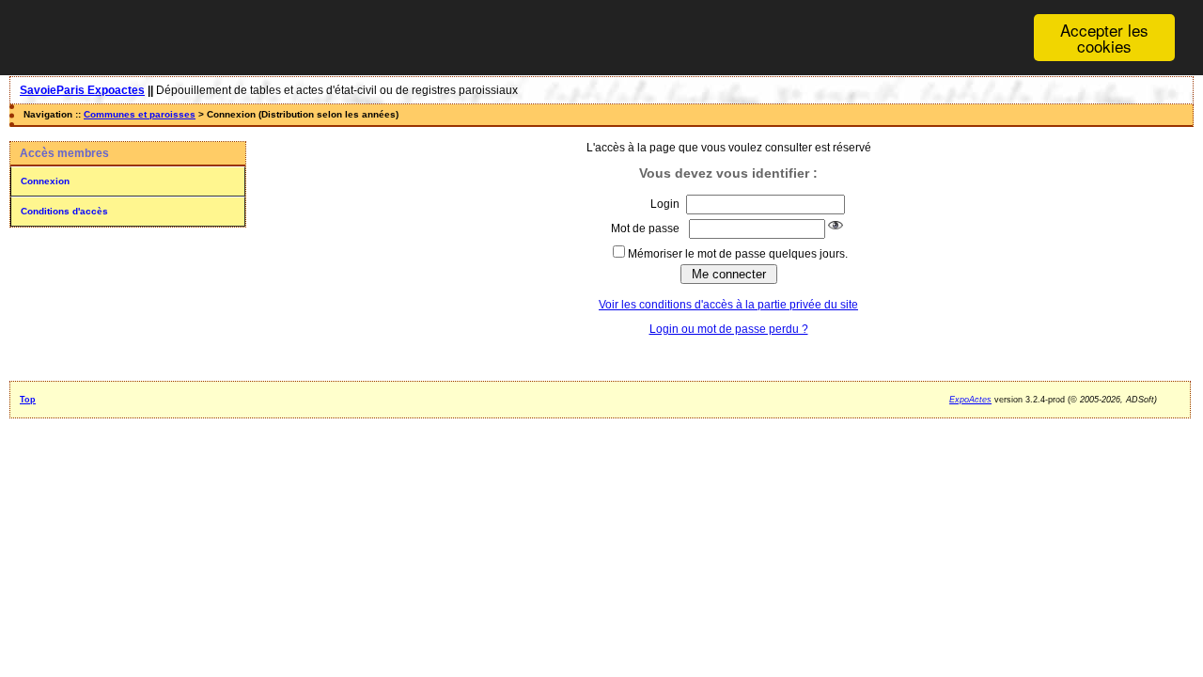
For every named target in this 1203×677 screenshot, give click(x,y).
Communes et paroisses (139, 114)
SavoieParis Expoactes (82, 90)
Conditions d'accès (64, 211)
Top (28, 399)
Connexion (45, 181)
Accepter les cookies (1104, 37)
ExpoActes (970, 399)
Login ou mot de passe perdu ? (728, 329)
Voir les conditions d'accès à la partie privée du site (728, 304)
